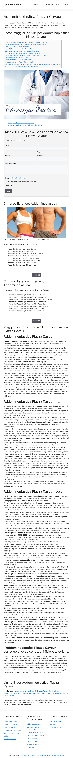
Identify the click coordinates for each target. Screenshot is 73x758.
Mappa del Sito (55, 721)
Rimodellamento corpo (35, 732)
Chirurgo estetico (33, 738)
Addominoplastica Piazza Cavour (22, 49)
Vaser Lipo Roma (10, 739)
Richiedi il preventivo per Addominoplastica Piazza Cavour (25, 44)
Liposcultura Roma (10, 693)
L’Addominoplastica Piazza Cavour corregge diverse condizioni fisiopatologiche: (33, 64)
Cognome (40, 152)
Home (36, 4)
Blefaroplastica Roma (21, 691)
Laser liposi (31, 748)
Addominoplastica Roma (27, 693)
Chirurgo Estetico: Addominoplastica (18, 47)
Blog (57, 4)
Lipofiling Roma (54, 691)
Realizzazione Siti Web (29, 755)
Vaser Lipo (41, 693)
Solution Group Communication (54, 755)
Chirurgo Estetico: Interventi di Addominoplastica (22, 51)
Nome (7, 152)
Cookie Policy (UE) (56, 727)
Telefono (40, 155)
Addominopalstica (33, 724)
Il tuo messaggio (11, 163)
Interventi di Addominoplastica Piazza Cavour (26, 53)
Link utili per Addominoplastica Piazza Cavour (21, 66)
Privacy (52, 724)
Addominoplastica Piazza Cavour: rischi (19, 60)
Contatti (65, 4)
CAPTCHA (8, 185)
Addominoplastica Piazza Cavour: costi (19, 62)
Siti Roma (40, 755)
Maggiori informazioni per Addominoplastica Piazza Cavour (26, 55)
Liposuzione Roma (14, 4)
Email (7, 155)
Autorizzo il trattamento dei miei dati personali (21, 182)
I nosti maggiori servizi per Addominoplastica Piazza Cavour (26, 42)
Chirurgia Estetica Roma (39, 691)
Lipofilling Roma (9, 727)
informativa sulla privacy (18, 178)
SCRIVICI (36, 275)
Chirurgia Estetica (33, 741)
